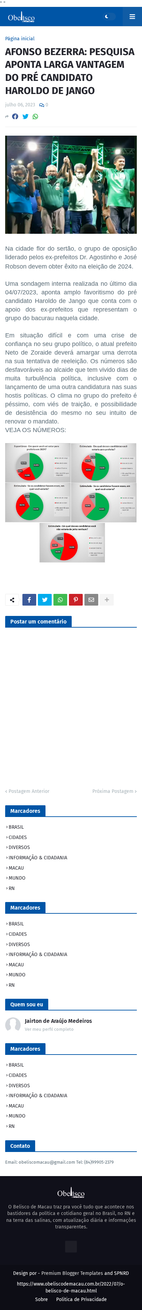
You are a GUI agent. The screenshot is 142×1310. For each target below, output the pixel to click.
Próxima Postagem (112, 791)
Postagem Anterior (29, 791)
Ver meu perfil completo (49, 1029)
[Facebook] (15, 116)
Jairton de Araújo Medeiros (58, 1021)
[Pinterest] (76, 600)
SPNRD (121, 1273)
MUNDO (17, 878)
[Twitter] (25, 116)
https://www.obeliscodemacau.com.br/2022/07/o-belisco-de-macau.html (71, 1287)
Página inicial (19, 38)
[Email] (91, 600)
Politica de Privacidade (81, 1299)
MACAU (16, 868)
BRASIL (16, 827)
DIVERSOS (19, 847)
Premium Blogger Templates (72, 1273)
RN (12, 888)
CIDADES (18, 837)
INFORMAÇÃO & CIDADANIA (38, 858)
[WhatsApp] (35, 116)
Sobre (41, 1299)
